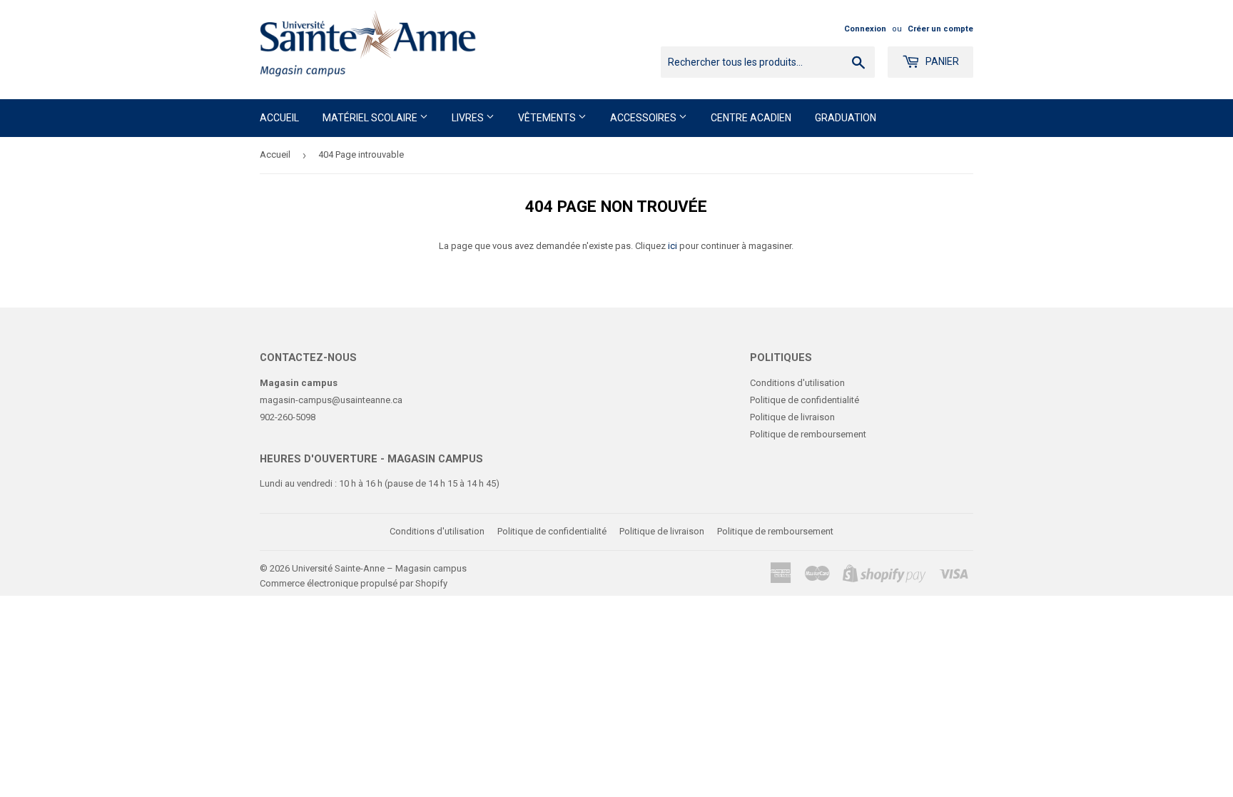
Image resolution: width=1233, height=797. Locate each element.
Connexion (865, 29)
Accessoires (644, 117)
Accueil (279, 117)
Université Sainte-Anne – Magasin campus (379, 568)
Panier (941, 61)
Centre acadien (751, 117)
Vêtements (548, 117)
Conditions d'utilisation (797, 382)
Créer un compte (940, 29)
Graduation (845, 117)
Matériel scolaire (371, 117)
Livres (469, 117)
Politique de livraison (792, 417)
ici (672, 245)
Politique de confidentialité (804, 400)
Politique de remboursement (808, 434)
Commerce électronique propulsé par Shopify (353, 583)
